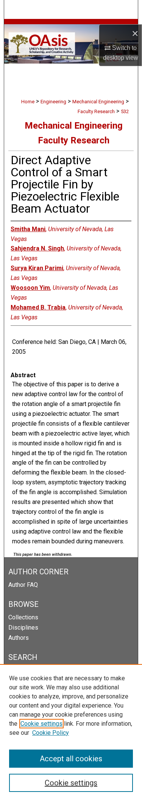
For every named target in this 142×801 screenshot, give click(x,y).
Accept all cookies (71, 758)
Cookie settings (41, 723)
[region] (71, 732)
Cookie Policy (50, 732)
